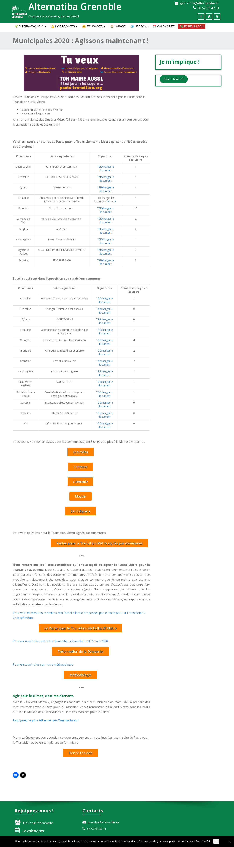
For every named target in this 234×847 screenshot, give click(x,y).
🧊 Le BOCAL (139, 26)
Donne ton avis (80, 753)
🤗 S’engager (92, 26)
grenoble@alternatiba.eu (199, 3)
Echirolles (80, 452)
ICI (109, 201)
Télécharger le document (105, 168)
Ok (216, 841)
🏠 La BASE (118, 26)
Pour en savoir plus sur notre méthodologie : (43, 664)
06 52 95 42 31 (208, 8)
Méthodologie (80, 675)
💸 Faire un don (192, 26)
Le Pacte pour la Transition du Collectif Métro (80, 628)
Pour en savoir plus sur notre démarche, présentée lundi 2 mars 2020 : (61, 641)
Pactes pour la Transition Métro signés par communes (99, 543)
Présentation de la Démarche (80, 651)
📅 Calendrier (164, 26)
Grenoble (80, 481)
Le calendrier (33, 830)
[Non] (229, 842)
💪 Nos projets (63, 26)
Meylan (80, 496)
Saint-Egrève (80, 511)
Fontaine (80, 467)
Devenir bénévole (38, 823)
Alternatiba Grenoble (74, 6)
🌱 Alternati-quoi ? (29, 26)
